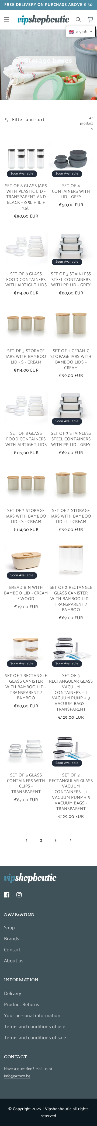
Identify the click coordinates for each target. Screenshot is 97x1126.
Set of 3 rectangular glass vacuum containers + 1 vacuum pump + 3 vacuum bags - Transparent (71, 692)
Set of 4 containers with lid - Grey (71, 191)
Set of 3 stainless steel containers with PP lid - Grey (71, 280)
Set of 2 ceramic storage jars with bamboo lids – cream (71, 359)
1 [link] (26, 840)
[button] (7, 20)
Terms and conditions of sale (35, 1038)
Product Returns (21, 1005)
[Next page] (70, 840)
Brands (11, 939)
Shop (9, 928)
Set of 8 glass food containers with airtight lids (26, 280)
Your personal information (32, 1016)
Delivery (12, 994)
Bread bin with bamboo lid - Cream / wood (26, 593)
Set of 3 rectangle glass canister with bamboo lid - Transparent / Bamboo (26, 687)
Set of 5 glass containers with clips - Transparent (26, 784)
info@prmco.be (17, 1076)
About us (14, 961)
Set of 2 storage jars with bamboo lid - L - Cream (71, 516)
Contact (12, 950)
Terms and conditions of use (34, 1027)
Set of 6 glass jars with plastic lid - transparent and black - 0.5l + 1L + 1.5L (26, 197)
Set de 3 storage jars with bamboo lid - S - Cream (26, 356)
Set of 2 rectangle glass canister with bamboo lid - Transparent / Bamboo (71, 599)
